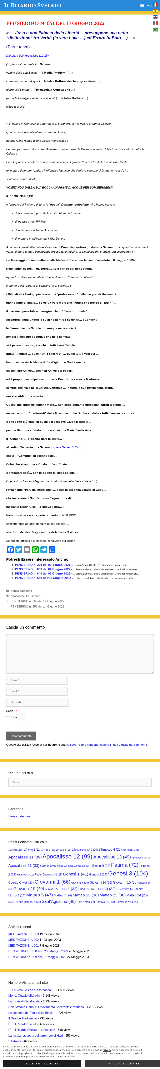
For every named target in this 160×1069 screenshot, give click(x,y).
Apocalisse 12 (20, 596)
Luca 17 (122, 889)
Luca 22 (136, 889)
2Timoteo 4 (110, 849)
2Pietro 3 (63, 849)
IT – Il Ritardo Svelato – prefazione (31, 1029)
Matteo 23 (113, 895)
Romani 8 (32, 901)
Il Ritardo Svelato (32, 5)
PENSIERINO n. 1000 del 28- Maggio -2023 (38, 951)
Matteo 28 (15, 902)
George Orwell (21, 882)
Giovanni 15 (125, 882)
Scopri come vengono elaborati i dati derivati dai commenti (108, 744)
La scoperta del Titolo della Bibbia (30, 1012)
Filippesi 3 (25, 874)
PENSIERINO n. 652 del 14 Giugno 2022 (37, 606)
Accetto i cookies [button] (42, 1063)
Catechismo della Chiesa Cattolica (65, 865)
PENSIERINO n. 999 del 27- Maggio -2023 (37, 957)
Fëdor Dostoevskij (48, 874)
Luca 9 (86, 889)
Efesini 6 (101, 865)
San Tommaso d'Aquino (127, 902)
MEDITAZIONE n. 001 (23, 945)
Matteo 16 (86, 895)
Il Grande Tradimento (22, 1018)
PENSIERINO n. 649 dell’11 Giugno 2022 (43, 578)
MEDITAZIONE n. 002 (23, 939)
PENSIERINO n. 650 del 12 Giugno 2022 (37, 601)
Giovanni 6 (80, 882)
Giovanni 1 (52, 882)
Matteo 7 (63, 895)
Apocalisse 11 (25, 857)
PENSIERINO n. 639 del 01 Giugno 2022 (42, 569)
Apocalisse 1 (131, 850)
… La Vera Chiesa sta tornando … (31, 990)
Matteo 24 (137, 895)
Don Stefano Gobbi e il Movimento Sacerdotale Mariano (46, 1007)
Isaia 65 (51, 889)
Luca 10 (105, 889)
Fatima (125, 865)
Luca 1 (68, 889)
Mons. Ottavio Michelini (24, 995)
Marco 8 (16, 895)
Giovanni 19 (28, 888)
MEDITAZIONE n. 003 (23, 934)
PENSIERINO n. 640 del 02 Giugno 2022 (42, 573)
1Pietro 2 (32, 849)
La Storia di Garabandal (24, 1001)
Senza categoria (21, 590)
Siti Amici (14, 1041)
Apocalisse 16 (141, 857)
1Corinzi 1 (15, 850)
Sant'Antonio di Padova (93, 901)
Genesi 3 (36, 596)
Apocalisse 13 (112, 857)
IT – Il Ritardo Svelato (23, 1024)
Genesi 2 (98, 874)
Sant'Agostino (59, 901)
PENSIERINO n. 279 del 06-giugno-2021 (42, 564)
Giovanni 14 (101, 882)
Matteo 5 (39, 894)
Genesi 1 (75, 874)
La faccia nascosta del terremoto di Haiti (35, 1035)
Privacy (107, 1049)
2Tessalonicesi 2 (85, 849)
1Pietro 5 (48, 850)
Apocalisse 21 (23, 865)
